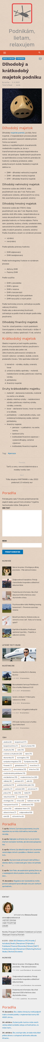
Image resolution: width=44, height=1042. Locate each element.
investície (34, 766)
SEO (15, 941)
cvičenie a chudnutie (12, 754)
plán (29, 781)
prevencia (32, 789)
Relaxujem (7, 935)
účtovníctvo (18, 816)
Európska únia (30, 762)
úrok (6, 816)
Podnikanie (6, 946)
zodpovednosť (25, 812)
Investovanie (8, 58)
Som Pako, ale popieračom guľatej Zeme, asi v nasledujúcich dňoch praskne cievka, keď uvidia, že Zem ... (22, 873)
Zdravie (30, 946)
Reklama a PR (22, 941)
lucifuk (7, 82)
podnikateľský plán (25, 785)
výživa (7, 809)
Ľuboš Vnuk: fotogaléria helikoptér (25, 710)
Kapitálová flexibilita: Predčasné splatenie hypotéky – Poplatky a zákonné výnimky (24, 632)
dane (28, 754)
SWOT (36, 946)
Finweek (7, 766)
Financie (14, 946)
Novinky (5, 932)
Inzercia (14, 935)
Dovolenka (19, 952)
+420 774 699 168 (9, 923)
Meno (4, 541)
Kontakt (21, 935)
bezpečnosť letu (10, 746)
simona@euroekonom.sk (11, 918)
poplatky (7, 789)
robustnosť (9, 797)
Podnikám (20, 58)
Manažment (21, 944)
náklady (7, 781)
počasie (20, 789)
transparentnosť (10, 805)
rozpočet (23, 797)
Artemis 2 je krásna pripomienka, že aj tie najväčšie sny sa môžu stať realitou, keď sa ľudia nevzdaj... (20, 831)
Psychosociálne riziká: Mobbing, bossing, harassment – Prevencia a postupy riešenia (27, 607)
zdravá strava (9, 812)
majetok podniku (18, 133)
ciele (20, 750)
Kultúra (37, 949)
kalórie (7, 769)
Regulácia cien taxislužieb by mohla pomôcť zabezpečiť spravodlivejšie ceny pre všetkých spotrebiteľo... (21, 883)
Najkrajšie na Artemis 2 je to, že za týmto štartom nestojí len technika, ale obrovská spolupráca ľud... (21, 842)
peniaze (12, 453)
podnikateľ (8, 785)
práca (7, 793)
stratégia (8, 801)
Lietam (39, 932)
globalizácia (21, 766)
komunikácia (20, 769)
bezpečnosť (20, 742)
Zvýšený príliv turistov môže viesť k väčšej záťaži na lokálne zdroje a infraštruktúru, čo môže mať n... (20, 1025)
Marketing (30, 949)
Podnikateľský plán (9, 949)
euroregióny (23, 758)
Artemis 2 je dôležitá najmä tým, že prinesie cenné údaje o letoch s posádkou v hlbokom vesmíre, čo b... (21, 852)
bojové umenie (28, 746)
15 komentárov (25, 703)
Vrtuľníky (31, 941)
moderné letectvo (28, 777)
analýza (7, 742)
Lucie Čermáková (25, 970)
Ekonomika (22, 946)
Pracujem (12, 932)
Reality (13, 944)
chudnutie (8, 750)
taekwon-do (33, 801)
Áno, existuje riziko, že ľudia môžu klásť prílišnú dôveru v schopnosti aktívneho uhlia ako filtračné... (21, 1035)
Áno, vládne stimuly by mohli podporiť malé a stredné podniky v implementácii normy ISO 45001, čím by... (21, 1014)
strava (20, 801)
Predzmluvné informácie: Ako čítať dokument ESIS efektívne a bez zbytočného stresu (25, 595)
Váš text (6, 508)
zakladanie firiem (22, 809)
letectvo (34, 769)
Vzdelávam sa (30, 932)
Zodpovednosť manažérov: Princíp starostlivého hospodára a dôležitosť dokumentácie (26, 582)
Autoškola (6, 944)
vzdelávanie (27, 805)
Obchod (11, 952)
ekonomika (8, 758)
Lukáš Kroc (23, 999)
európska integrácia (12, 762)
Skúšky (4, 952)
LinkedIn (5, 926)
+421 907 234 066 (9, 920)
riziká (27, 793)
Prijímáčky (30, 944)
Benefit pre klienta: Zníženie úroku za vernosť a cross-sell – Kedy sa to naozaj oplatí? (27, 620)
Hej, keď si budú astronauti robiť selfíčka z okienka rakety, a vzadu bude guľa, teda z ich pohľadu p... (21, 862)
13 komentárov (24, 728)
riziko (17, 793)
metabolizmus (10, 777)
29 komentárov (25, 690)
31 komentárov (24, 678)
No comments (36, 970)
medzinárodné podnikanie (14, 773)
